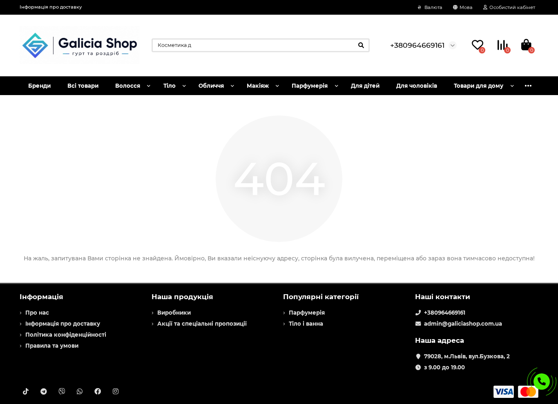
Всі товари (82, 85)
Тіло (169, 85)
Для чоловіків (416, 85)
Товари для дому (478, 85)
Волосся (127, 85)
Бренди (39, 85)
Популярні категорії (321, 297)
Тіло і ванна (306, 323)
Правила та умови (51, 345)
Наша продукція (182, 297)
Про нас (37, 312)
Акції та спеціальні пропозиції (202, 323)
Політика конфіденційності (65, 334)
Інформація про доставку (51, 7)
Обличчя (211, 85)
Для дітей (365, 85)
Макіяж (258, 85)
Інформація (41, 297)
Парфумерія (310, 85)
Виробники (174, 312)
